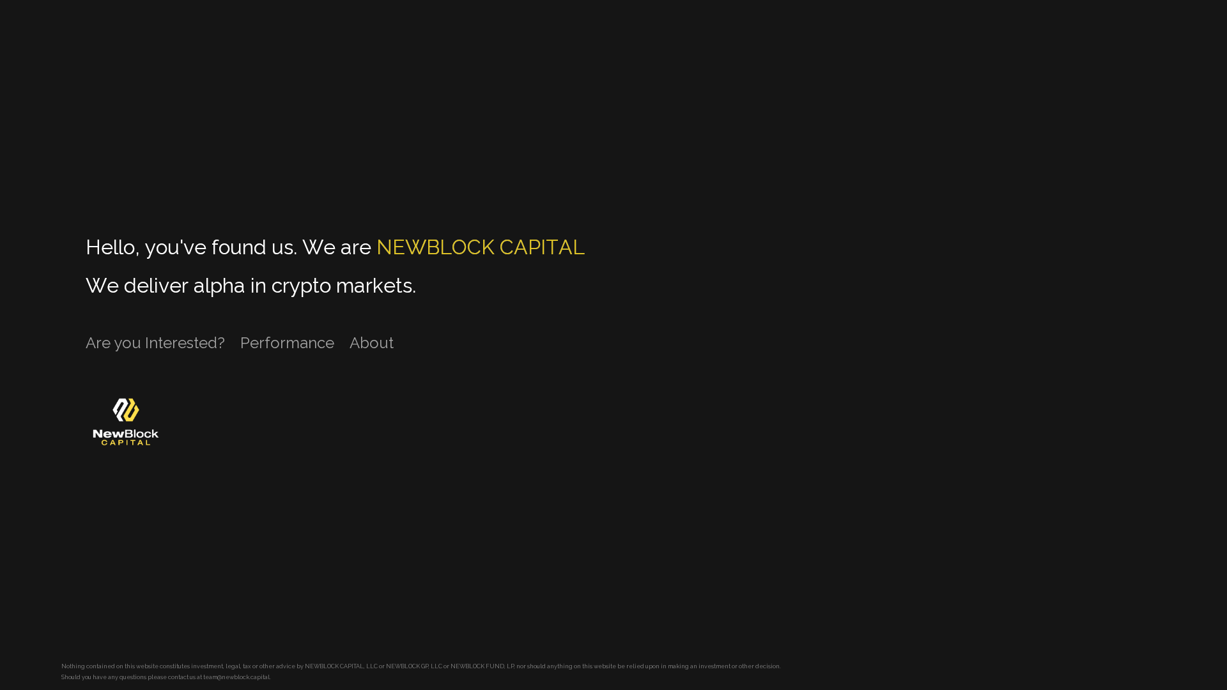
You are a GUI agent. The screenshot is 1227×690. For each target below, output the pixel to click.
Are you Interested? (155, 343)
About (372, 343)
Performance (287, 343)
